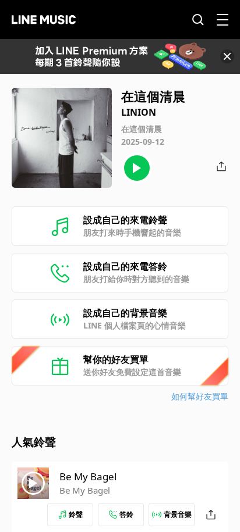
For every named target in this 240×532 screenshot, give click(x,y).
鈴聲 (76, 514)
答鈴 (126, 514)
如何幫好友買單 (199, 396)
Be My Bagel (88, 476)
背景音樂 (178, 514)
